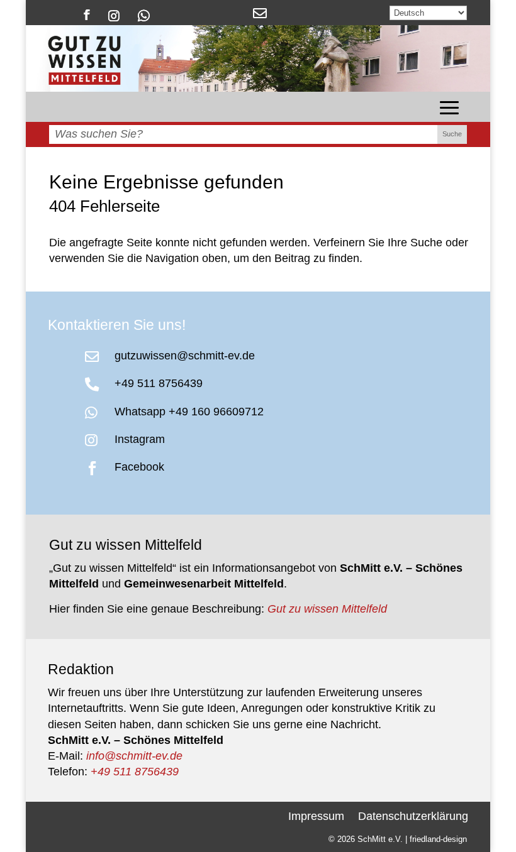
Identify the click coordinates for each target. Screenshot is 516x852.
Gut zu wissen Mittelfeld (327, 609)
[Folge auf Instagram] (114, 15)
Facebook (139, 467)
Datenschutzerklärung (413, 815)
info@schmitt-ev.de (134, 756)
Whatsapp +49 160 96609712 (189, 411)
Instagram (140, 439)
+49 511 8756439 (159, 383)
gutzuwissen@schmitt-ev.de (185, 355)
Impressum (316, 815)
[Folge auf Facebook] (87, 15)
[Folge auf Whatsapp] (143, 15)
